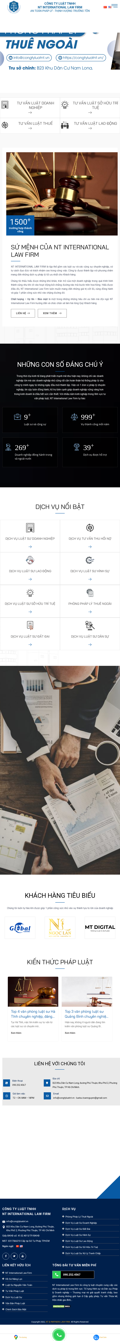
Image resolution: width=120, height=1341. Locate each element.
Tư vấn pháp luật (14, 1291)
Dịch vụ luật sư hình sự (89, 571)
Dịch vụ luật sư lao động (30, 571)
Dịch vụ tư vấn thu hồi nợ (90, 538)
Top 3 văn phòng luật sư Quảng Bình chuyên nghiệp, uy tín (87, 1014)
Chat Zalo (102, 1337)
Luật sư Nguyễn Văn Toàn (18, 1285)
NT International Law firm (18, 1273)
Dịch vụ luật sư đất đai (30, 636)
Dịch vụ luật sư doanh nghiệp (30, 538)
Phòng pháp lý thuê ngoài (90, 604)
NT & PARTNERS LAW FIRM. (58, 1322)
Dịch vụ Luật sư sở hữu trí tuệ (81, 1247)
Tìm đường (23, 1337)
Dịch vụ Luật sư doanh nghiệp (81, 1223)
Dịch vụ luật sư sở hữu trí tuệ (30, 604)
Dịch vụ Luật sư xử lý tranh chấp (83, 1253)
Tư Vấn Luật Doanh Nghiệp (35, 105)
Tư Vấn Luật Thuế (35, 123)
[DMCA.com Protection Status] (61, 1306)
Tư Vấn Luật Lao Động (95, 123)
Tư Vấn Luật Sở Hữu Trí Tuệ (95, 105)
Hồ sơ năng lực (13, 1279)
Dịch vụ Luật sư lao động (79, 1241)
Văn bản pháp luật (15, 1303)
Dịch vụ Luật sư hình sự (78, 1235)
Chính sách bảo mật (15, 1309)
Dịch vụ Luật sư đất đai (77, 1229)
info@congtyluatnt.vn (17, 1221)
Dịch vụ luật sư (13, 1297)
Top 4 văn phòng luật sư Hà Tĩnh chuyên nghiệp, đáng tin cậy (33, 1014)
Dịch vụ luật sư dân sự (90, 636)
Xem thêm (16, 1033)
